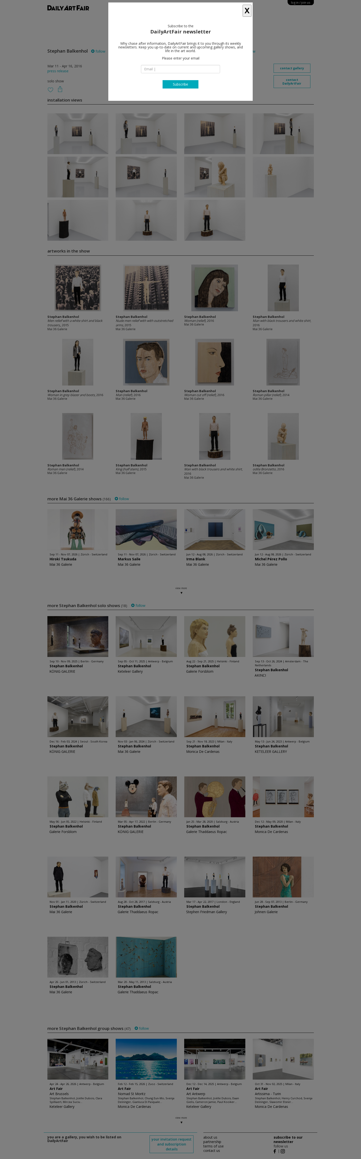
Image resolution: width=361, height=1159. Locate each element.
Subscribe (180, 84)
